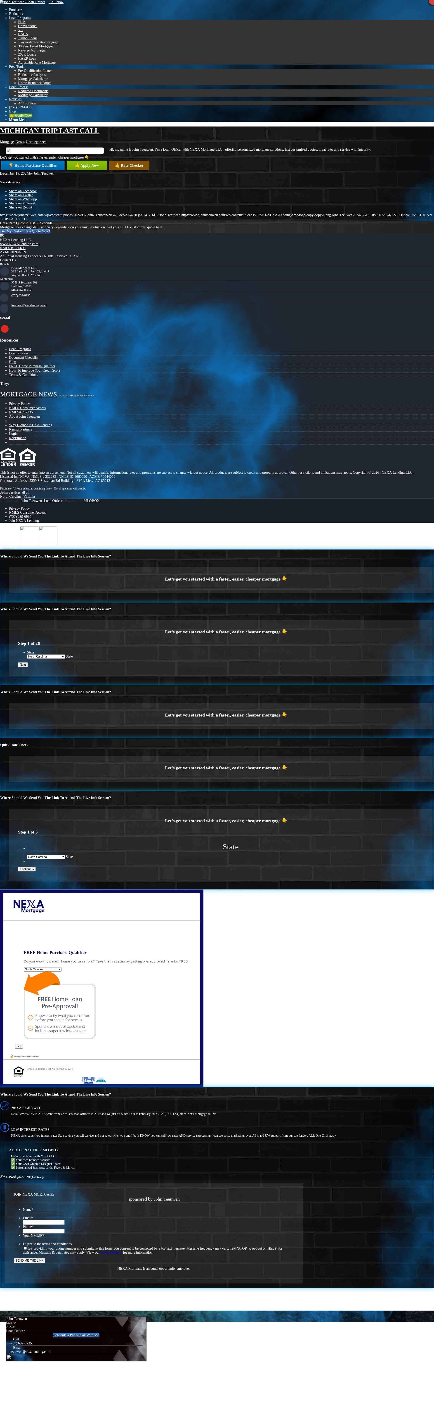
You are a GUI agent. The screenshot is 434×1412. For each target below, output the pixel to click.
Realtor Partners (20, 429)
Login (13, 434)
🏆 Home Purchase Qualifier (33, 165)
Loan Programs (20, 349)
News (20, 142)
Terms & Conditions (23, 375)
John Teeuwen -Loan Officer (41, 501)
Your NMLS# (34, 1235)
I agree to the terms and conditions (47, 1244)
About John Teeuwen (24, 416)
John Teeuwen (44, 173)
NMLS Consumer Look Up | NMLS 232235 (50, 1068)
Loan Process (18, 353)
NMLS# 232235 (21, 412)
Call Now (56, 2)
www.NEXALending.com (19, 244)
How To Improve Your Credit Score (34, 370)
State (30, 652)
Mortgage (7, 142)
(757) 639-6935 (21, 295)
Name (28, 1209)
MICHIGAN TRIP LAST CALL (49, 130)
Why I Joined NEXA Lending (30, 425)
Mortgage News (28, 394)
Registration (17, 438)
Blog (12, 362)
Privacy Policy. (111, 1252)
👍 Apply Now (87, 165)
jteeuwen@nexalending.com (28, 305)
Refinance (87, 395)
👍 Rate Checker (129, 165)
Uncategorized (36, 142)
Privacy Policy (19, 403)
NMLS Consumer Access (27, 408)
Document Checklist (23, 357)
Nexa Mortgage (68, 395)
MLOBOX (92, 501)
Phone (28, 1227)
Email (28, 1218)
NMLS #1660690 (13, 248)
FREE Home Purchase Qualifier (32, 366)
